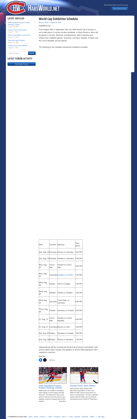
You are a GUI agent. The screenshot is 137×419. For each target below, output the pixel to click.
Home (30, 416)
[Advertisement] (117, 30)
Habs (50, 416)
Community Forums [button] (120, 9)
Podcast (77, 416)
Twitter (92, 416)
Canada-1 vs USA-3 (65, 275)
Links (71, 416)
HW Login (101, 416)
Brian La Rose (43, 22)
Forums (42, 416)
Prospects (57, 416)
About (36, 416)
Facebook (84, 416)
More (64, 416)
